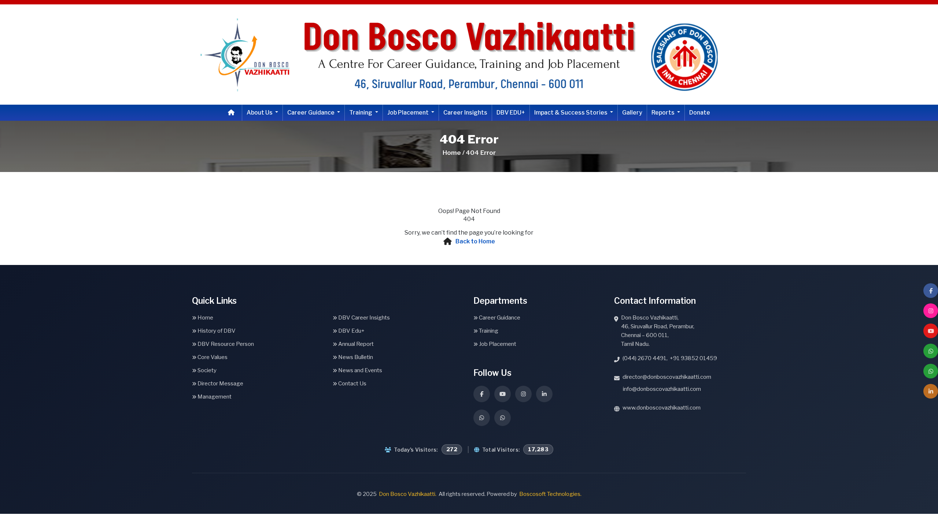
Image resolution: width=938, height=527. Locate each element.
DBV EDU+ (510, 112)
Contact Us (351, 383)
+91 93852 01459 (693, 358)
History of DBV (216, 331)
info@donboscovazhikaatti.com (662, 389)
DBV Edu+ (351, 331)
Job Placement (408, 112)
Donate (699, 112)
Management (214, 396)
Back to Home (475, 241)
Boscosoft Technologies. (550, 494)
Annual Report (355, 344)
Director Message (219, 383)
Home (204, 317)
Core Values (212, 357)
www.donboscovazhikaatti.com (662, 407)
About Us (260, 112)
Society (206, 370)
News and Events (359, 370)
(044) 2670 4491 (644, 358)
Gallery (632, 112)
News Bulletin (355, 357)
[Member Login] (930, 391)
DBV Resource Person (225, 344)
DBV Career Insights (363, 317)
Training (361, 112)
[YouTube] (930, 331)
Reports (663, 112)
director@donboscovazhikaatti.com (667, 377)
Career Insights (465, 112)
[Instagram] (930, 310)
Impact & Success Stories (571, 112)
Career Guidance (311, 112)
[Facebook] (930, 290)
